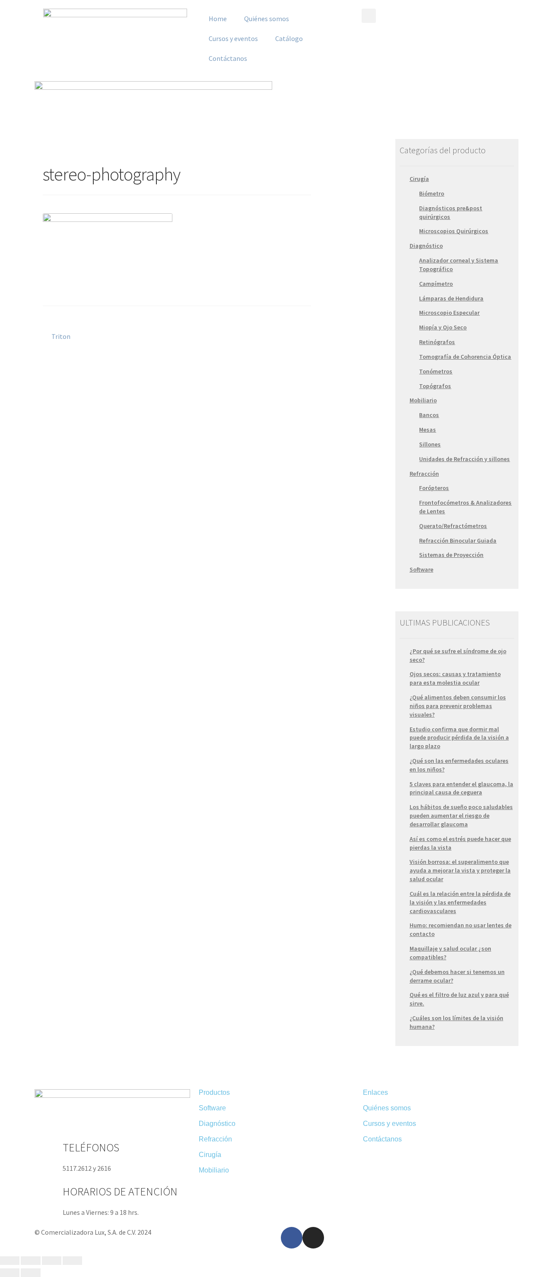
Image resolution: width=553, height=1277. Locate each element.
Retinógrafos (437, 342)
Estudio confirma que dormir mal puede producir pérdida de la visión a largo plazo (459, 737)
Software (421, 569)
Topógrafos (435, 386)
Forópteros (434, 488)
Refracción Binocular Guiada (457, 540)
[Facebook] (291, 1238)
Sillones (430, 444)
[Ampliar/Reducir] (72, 1260)
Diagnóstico (426, 246)
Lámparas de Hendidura (451, 298)
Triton (60, 336)
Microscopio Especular (449, 312)
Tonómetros (435, 371)
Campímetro (436, 284)
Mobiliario (423, 400)
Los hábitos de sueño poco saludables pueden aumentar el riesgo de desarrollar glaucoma (461, 815)
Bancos (429, 415)
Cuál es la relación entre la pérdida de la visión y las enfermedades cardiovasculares (460, 902)
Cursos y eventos (233, 38)
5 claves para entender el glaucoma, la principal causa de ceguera (461, 788)
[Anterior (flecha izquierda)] (9, 1272)
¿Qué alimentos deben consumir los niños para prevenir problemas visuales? (458, 705)
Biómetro (431, 193)
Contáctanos (228, 58)
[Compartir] (30, 1260)
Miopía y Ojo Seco (443, 327)
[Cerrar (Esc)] (9, 1260)
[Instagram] (313, 1238)
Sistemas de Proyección (451, 555)
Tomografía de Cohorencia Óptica (465, 356)
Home (218, 18)
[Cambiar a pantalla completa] (51, 1260)
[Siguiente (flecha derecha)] (30, 1272)
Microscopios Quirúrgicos (453, 231)
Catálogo (289, 38)
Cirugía (419, 179)
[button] (369, 16)
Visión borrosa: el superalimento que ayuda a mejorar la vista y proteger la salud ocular (460, 870)
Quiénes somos (266, 18)
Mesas (427, 429)
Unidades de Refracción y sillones (464, 459)
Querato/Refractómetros (453, 526)
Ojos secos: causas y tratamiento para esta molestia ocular (455, 678)
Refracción (424, 473)
